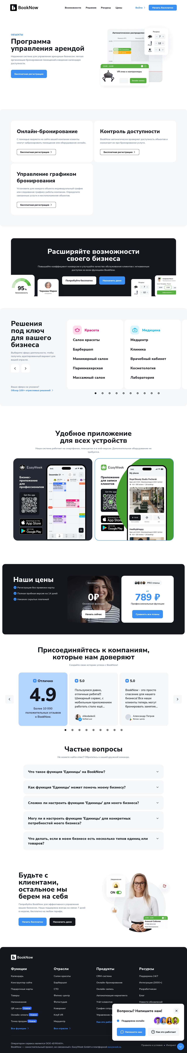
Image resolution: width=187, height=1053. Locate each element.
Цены (119, 7)
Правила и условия (152, 1045)
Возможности (73, 7)
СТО (56, 988)
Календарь (17, 975)
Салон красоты (62, 975)
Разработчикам (147, 988)
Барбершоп (60, 982)
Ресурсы (106, 7)
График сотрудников (108, 1008)
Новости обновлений (150, 1001)
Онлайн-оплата (24, 1014)
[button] (36, 152)
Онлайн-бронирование (109, 982)
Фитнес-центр (62, 995)
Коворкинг (60, 1008)
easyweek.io (114, 1046)
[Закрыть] (180, 1046)
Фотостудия (60, 1001)
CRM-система (104, 975)
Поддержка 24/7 (148, 975)
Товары (15, 995)
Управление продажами (109, 1014)
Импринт (171, 1045)
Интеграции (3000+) (150, 982)
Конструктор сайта (21, 982)
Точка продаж (23, 1021)
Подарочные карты (22, 988)
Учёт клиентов (104, 1001)
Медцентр (59, 1021)
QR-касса (20, 1008)
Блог (141, 995)
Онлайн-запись (105, 988)
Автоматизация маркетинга (111, 995)
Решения (91, 7)
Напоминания (18, 1001)
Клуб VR (58, 1014)
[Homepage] (24, 7)
